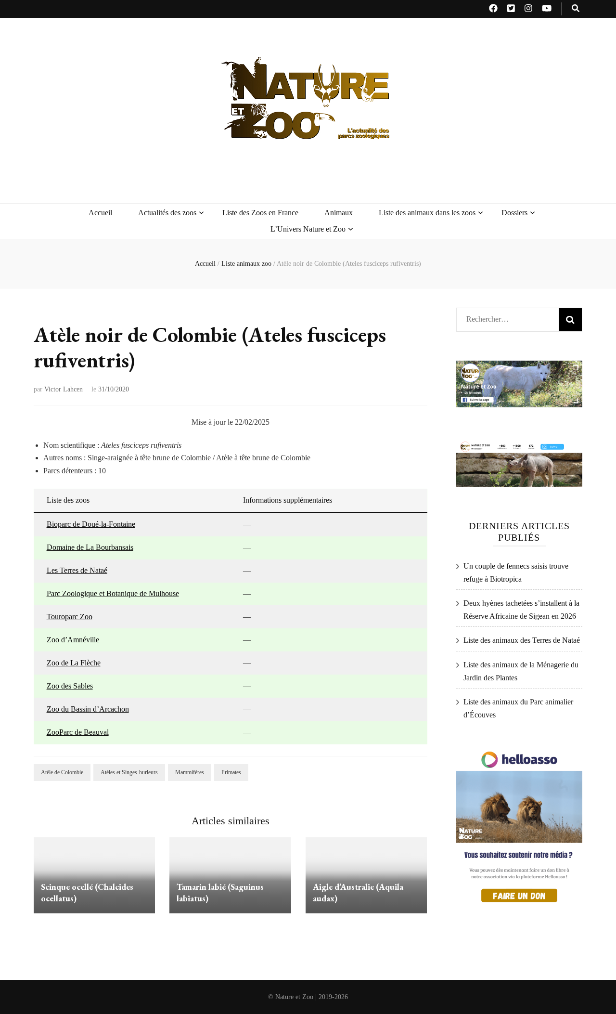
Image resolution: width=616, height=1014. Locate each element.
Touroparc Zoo (69, 616)
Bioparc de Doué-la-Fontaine (91, 524)
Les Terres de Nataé (77, 570)
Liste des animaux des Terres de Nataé (521, 640)
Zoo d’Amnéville (73, 640)
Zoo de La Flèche (74, 663)
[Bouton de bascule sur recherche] (575, 8)
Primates (231, 772)
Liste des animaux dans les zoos (427, 212)
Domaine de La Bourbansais (90, 547)
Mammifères (189, 772)
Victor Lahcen (63, 389)
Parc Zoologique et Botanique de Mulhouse (113, 593)
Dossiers (514, 212)
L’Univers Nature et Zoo (308, 229)
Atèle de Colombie (62, 772)
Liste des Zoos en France (260, 212)
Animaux (338, 212)
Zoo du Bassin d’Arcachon (88, 709)
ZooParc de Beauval (78, 732)
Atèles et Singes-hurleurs (129, 772)
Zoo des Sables (70, 686)
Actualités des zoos (167, 212)
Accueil (100, 212)
